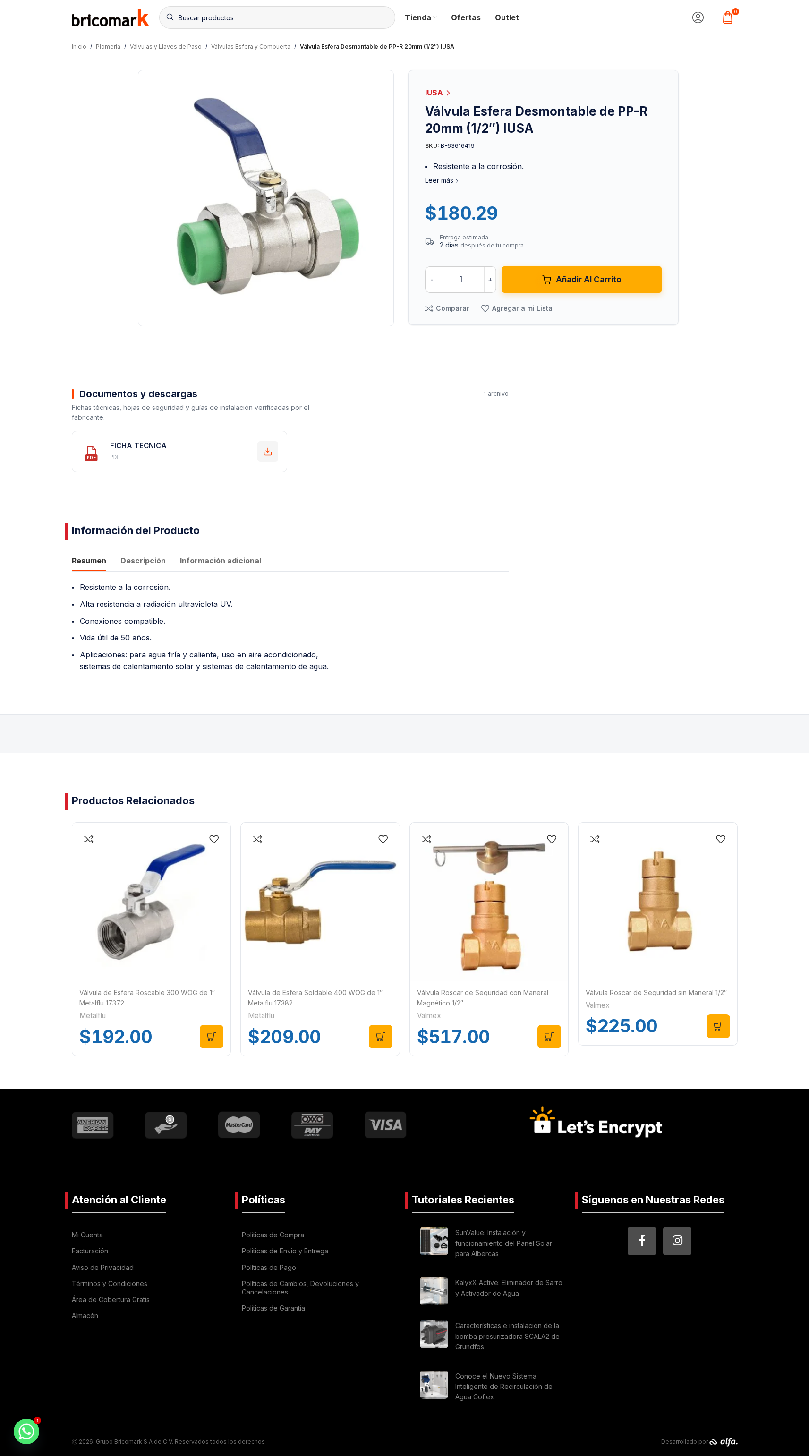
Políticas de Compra (273, 1235)
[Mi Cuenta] (698, 17)
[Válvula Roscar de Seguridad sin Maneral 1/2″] (658, 902)
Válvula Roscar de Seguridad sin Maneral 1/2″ (656, 992)
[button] (211, 1036)
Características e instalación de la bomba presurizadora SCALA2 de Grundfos (507, 1336)
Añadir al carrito (589, 279)
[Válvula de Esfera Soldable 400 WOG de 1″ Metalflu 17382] (320, 902)
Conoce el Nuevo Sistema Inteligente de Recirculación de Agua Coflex (504, 1386)
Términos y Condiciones (109, 1283)
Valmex (429, 1015)
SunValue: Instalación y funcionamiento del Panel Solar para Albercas (503, 1243)
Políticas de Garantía (273, 1308)
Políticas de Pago (269, 1267)
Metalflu (92, 1015)
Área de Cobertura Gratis (111, 1299)
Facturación (90, 1251)
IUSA (435, 92)
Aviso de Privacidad (103, 1267)
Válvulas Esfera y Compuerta (250, 46)
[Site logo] (111, 16)
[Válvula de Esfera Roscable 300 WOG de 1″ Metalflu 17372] (151, 902)
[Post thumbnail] (434, 1244)
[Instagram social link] (677, 1241)
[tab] (89, 561)
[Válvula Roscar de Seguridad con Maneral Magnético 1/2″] (489, 902)
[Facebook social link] (642, 1241)
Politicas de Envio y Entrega (285, 1251)
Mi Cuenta (87, 1235)
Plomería (108, 46)
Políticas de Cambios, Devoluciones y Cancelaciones (300, 1287)
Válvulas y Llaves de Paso (166, 46)
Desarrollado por (685, 1441)
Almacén (85, 1315)
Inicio (79, 46)
